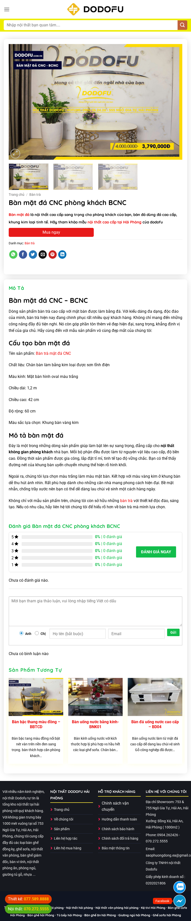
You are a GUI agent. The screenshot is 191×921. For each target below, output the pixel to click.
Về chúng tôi (63, 819)
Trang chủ (16, 195)
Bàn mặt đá (19, 214)
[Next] (172, 101)
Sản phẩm (62, 829)
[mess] (179, 901)
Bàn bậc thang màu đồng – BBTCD (36, 724)
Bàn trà (35, 195)
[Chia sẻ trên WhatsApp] (13, 254)
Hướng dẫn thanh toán (119, 819)
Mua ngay (51, 232)
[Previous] (18, 101)
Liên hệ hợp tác (65, 838)
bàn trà (126, 500)
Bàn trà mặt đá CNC (53, 353)
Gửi (173, 632)
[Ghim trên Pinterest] (52, 254)
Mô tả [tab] (16, 288)
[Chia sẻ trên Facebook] (23, 254)
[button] (7, 9)
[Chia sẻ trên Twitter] (33, 254)
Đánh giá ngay (156, 552)
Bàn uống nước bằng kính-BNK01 (95, 724)
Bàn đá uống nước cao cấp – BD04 (155, 724)
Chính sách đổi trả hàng (120, 838)
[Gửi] (182, 25)
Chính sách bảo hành (118, 829)
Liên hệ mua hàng (67, 848)
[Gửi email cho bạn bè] (43, 254)
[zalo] (179, 887)
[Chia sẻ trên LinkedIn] (62, 254)
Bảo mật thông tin (116, 848)
